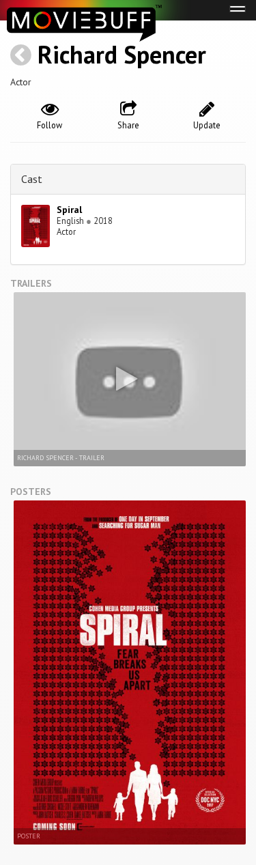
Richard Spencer (122, 54)
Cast (31, 179)
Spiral (69, 209)
